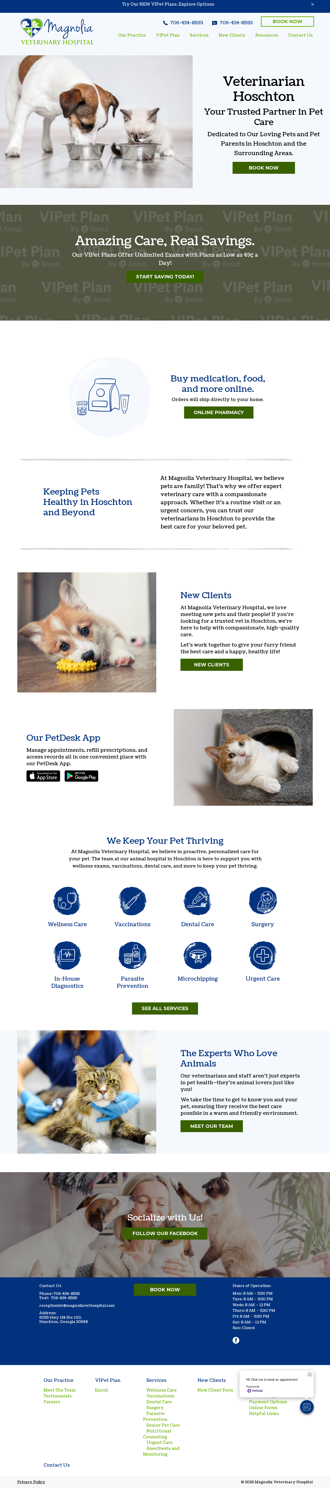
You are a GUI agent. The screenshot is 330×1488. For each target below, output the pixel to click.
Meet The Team (60, 1390)
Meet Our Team (211, 1126)
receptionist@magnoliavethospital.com (77, 1305)
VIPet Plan (108, 1380)
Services (156, 1380)
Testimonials (58, 1396)
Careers (52, 1402)
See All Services (165, 1008)
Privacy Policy (31, 1482)
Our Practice (58, 1380)
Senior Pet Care (163, 1425)
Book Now (287, 21)
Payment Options (268, 1402)
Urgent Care (159, 1443)
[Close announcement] (312, 4)
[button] (307, 1407)
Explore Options (196, 4)
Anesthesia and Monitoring (161, 1451)
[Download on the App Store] (43, 776)
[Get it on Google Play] (81, 776)
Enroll (101, 1390)
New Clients (211, 664)
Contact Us (57, 1465)
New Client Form (215, 1390)
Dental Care (159, 1402)
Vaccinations (160, 1396)
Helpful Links (264, 1414)
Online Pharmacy (219, 412)
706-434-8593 (66, 1293)
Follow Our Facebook (165, 1233)
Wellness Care (161, 1390)
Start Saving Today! (165, 276)
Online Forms (263, 1408)
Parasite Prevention (155, 1416)
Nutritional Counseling (157, 1434)
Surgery (155, 1408)
